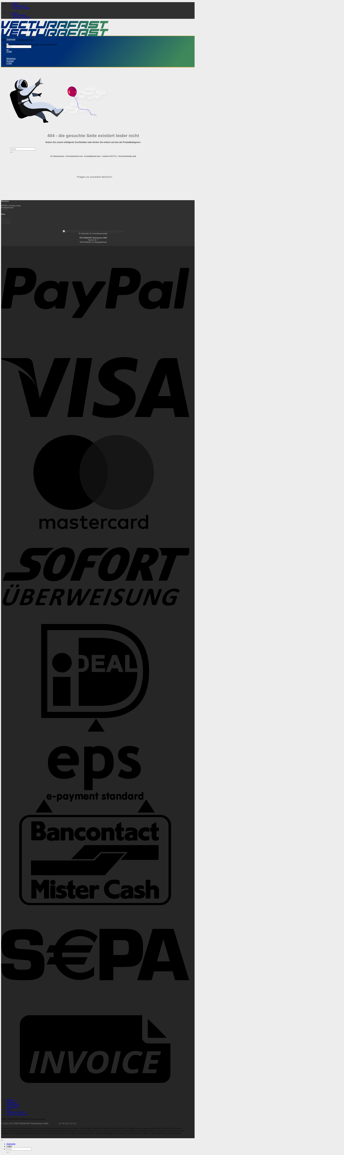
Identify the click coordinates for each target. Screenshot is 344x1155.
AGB (8, 1109)
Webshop (11, 58)
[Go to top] (2, 1140)
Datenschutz (12, 1107)
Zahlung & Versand (15, 1112)
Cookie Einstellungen (16, 1114)
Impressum (11, 1102)
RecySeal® (5, 223)
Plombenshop (13, 1105)
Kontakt (10, 61)
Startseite (10, 39)
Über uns (5, 219)
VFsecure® (6, 221)
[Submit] (11, 152)
